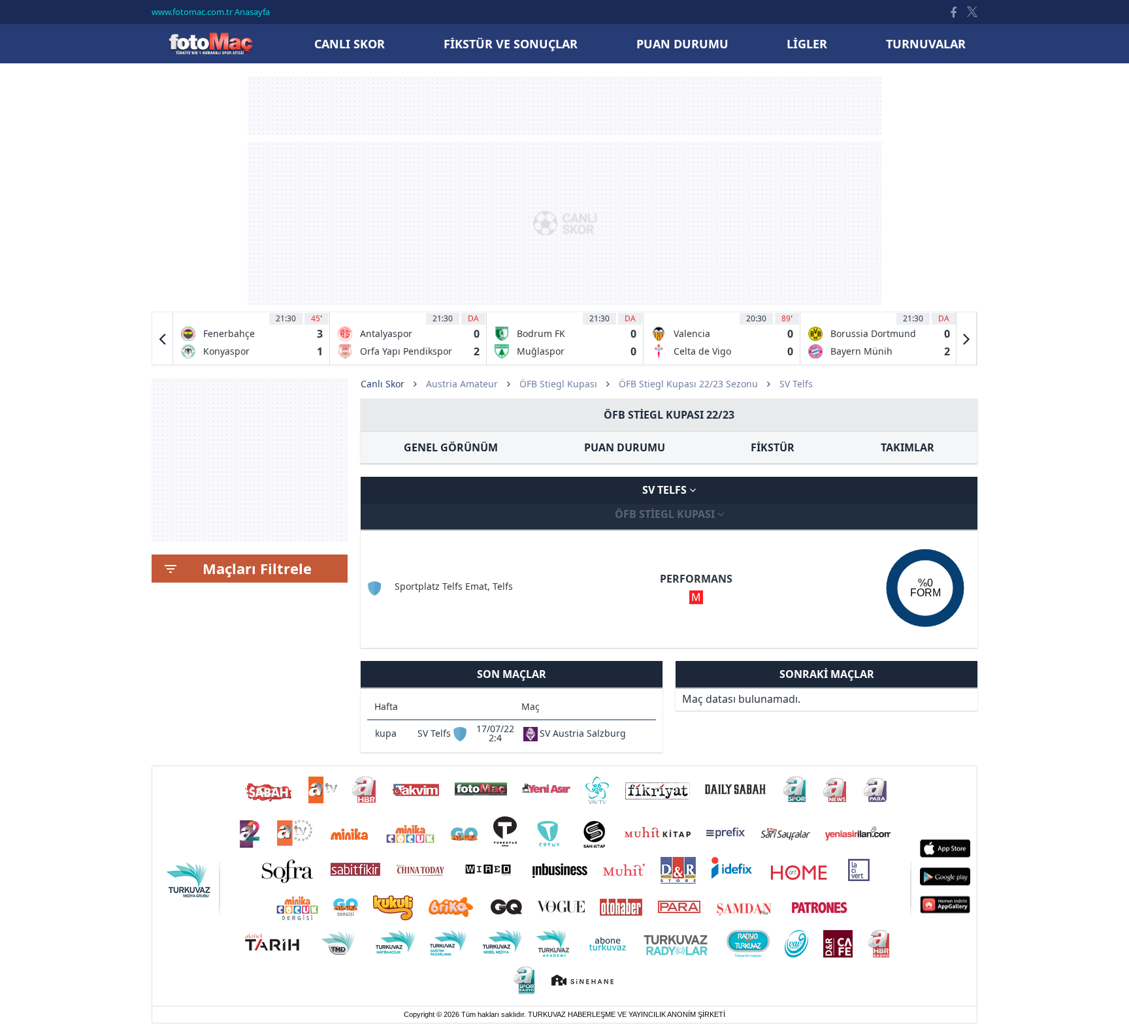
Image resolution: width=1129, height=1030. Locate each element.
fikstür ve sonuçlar (511, 44)
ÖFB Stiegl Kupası (558, 384)
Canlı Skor (210, 43)
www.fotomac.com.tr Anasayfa (211, 12)
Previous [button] (162, 338)
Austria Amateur (462, 384)
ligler (807, 44)
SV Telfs (665, 490)
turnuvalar (926, 44)
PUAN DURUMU (624, 447)
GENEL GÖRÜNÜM (451, 447)
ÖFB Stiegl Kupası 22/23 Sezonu (688, 384)
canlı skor (349, 44)
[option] (251, 338)
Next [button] (966, 338)
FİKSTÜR (772, 447)
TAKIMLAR (907, 447)
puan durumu (682, 44)
